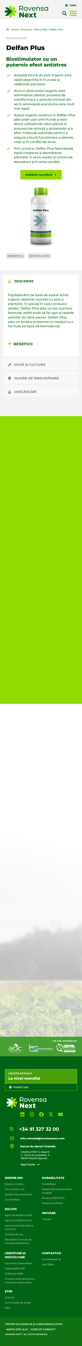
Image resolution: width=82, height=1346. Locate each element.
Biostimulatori (39, 256)
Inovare (49, 1213)
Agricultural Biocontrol (18, 1220)
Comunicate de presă (17, 1302)
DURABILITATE (53, 1178)
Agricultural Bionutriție (18, 1215)
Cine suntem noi (14, 1189)
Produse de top (14, 1234)
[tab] (41, 280)
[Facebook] (41, 1114)
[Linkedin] (22, 1114)
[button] (64, 13)
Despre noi (14, 1178)
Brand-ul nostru (14, 1183)
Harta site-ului (17, 1329)
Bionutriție (40, 29)
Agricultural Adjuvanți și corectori (19, 1227)
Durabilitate (49, 1183)
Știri (8, 1291)
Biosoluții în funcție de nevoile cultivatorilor (18, 1241)
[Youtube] (60, 1114)
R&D (7, 1307)
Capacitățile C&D (15, 1268)
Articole (9, 1297)
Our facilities (12, 1199)
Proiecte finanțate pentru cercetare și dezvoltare (20, 1280)
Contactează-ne (51, 1259)
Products (26, 29)
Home (15, 29)
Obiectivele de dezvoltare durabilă (57, 1191)
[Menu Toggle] (73, 13)
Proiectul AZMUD (52, 1203)
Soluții (11, 1209)
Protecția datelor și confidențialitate (33, 1324)
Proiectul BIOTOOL (53, 1197)
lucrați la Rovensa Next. (19, 1194)
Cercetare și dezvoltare (18, 1263)
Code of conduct (43, 1329)
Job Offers (48, 1264)
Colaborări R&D (14, 1273)
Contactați (51, 1253)
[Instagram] (32, 1114)
